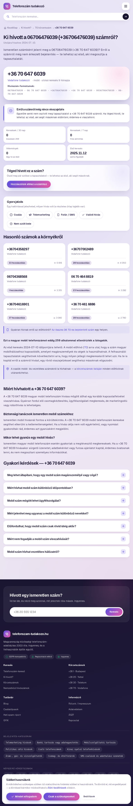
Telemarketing (41, 214)
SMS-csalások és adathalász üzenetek (102, 756)
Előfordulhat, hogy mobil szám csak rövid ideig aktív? (41, 526)
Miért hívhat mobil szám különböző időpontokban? (40, 488)
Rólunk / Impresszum (80, 703)
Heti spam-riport (12, 715)
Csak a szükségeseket (61, 796)
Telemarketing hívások (18, 742)
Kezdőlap (12, 27)
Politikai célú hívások (19, 749)
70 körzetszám (43, 27)
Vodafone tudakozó (19, 80)
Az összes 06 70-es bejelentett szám (73, 329)
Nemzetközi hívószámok (16, 688)
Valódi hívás (93, 214)
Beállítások (89, 796)
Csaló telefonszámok (49, 749)
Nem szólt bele (22, 223)
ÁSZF (71, 715)
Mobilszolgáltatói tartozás (100, 742)
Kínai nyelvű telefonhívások (83, 749)
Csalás (18, 214)
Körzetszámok (11, 682)
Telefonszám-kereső (14, 671)
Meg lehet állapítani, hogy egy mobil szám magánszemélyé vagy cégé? (52, 475)
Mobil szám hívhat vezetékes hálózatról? (33, 552)
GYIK (5, 720)
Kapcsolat (74, 720)
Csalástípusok (11, 709)
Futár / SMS (68, 214)
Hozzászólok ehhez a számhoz (29, 184)
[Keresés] (126, 16)
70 (85, 347)
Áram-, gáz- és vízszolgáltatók (24, 756)
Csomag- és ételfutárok (61, 756)
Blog (5, 703)
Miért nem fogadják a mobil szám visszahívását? (38, 539)
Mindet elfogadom (26, 796)
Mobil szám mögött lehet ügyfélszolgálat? (34, 500)
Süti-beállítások (57, 787)
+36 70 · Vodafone (78, 688)
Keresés (114, 611)
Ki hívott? (26, 27)
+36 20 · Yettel (76, 677)
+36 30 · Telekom (77, 682)
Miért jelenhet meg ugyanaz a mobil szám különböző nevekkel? (47, 513)
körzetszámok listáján (89, 368)
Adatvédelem (75, 709)
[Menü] (126, 6)
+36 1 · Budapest (77, 671)
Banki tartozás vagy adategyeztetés (57, 742)
